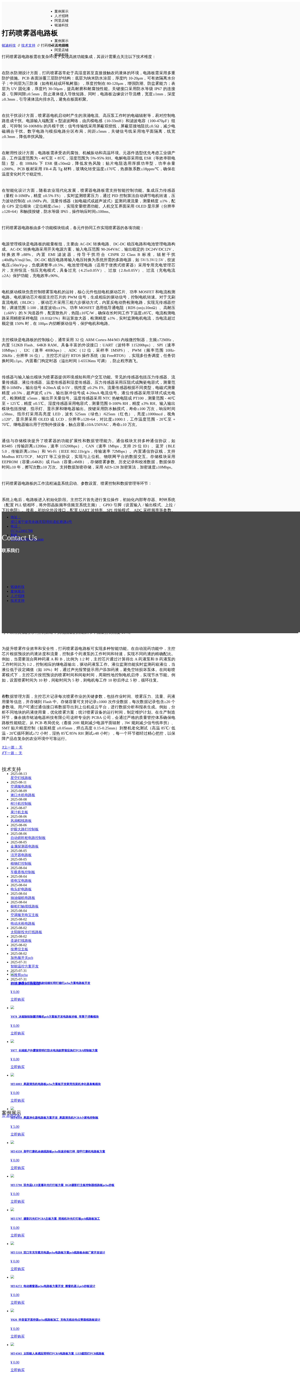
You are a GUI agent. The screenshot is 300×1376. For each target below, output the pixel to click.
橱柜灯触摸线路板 (25, 906)
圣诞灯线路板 (21, 940)
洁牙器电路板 (21, 855)
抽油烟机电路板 (23, 898)
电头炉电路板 (21, 889)
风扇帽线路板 (21, 821)
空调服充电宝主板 (25, 915)
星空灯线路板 (21, 778)
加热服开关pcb (22, 958)
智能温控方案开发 (25, 966)
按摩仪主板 (19, 949)
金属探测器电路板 (25, 846)
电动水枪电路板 (23, 923)
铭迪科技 (9, 45)
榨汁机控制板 (21, 803)
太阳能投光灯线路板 (26, 932)
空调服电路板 (21, 786)
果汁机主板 (19, 812)
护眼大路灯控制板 (25, 829)
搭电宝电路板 (21, 880)
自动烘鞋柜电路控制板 (28, 838)
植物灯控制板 (21, 863)
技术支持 (28, 45)
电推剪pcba (19, 975)
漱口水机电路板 (23, 795)
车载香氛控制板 (23, 872)
